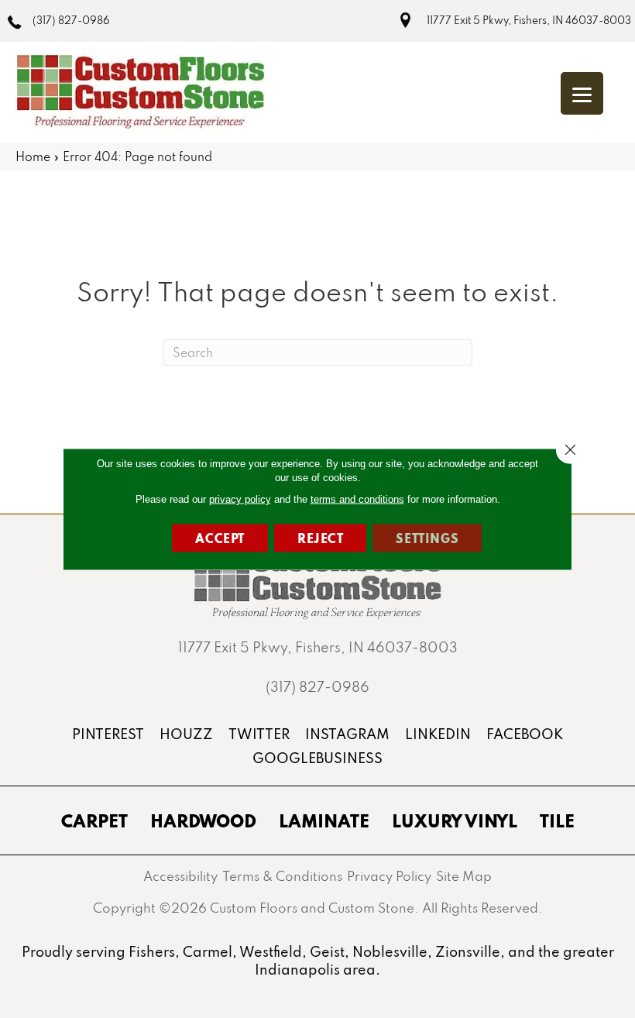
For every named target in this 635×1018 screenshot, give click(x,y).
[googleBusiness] (317, 758)
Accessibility (180, 876)
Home (32, 156)
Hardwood (203, 820)
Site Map (464, 876)
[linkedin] (438, 734)
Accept (220, 538)
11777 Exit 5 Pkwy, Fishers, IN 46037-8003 (529, 20)
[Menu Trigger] (582, 93)
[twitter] (259, 734)
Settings (427, 538)
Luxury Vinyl (454, 820)
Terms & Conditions (282, 876)
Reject (320, 538)
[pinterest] (108, 734)
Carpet (94, 820)
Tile (557, 820)
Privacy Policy (389, 876)
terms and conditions (357, 499)
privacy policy (240, 499)
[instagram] (347, 734)
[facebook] (524, 734)
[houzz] (186, 734)
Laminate (324, 820)
